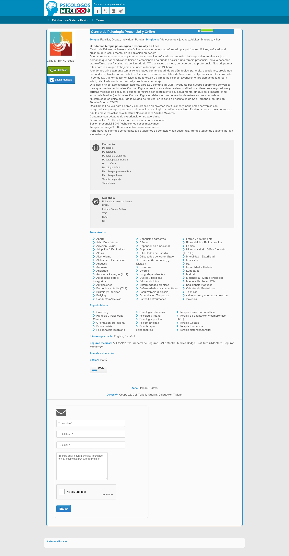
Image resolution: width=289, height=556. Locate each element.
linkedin (113, 10)
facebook (97, 10)
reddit (121, 10)
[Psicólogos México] (69, 8)
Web (101, 368)
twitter (105, 10)
